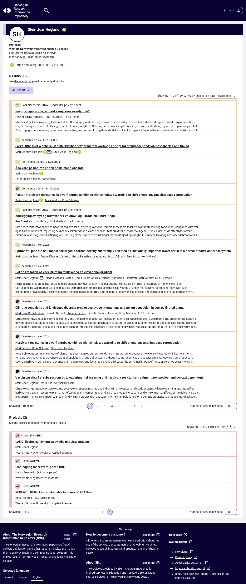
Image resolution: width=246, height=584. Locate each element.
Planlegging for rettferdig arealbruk (40, 467)
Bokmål (9, 577)
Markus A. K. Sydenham (29, 313)
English (37, 577)
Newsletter (181, 551)
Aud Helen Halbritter (124, 277)
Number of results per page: (206, 405)
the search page (24, 81)
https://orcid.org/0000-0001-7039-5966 (41, 65)
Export (21, 90)
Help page (175, 534)
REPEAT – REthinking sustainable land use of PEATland (54, 492)
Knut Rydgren (23, 497)
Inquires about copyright (190, 568)
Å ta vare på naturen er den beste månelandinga (49, 168)
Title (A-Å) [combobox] (226, 427)
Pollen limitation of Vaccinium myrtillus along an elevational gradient (63, 272)
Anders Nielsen (76, 313)
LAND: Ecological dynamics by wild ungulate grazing (52, 442)
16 (133, 406)
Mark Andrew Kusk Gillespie (62, 200)
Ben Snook (133, 256)
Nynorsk (23, 577)
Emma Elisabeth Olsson (55, 256)
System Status (178, 541)
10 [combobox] (229, 406)
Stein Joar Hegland (65, 152)
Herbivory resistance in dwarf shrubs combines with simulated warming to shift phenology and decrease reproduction (98, 343)
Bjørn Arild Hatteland (96, 277)
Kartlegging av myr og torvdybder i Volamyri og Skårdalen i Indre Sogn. (65, 216)
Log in (231, 10)
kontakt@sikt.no (185, 577)
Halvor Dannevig (25, 472)
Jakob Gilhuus (116, 256)
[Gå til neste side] (141, 406)
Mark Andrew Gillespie (28, 152)
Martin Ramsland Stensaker (88, 256)
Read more (67, 536)
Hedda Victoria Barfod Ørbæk (64, 277)
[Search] (46, 10)
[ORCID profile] (45, 152)
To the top (125, 529)
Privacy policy (183, 557)
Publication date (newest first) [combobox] (213, 95)
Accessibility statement (189, 562)
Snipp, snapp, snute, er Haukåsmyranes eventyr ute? (52, 111)
